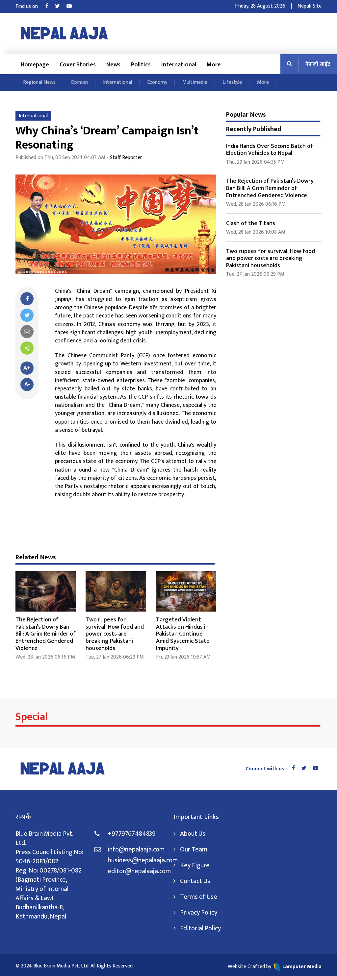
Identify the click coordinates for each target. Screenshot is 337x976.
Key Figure (195, 865)
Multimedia (194, 82)
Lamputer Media (302, 966)
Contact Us (195, 881)
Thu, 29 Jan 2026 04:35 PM (255, 162)
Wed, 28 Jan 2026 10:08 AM (255, 232)
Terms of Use (198, 896)
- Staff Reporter (124, 157)
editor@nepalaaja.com (136, 871)
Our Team (193, 849)
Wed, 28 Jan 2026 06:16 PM (45, 657)
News (113, 65)
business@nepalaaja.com (136, 860)
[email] (27, 331)
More (214, 65)
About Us (192, 833)
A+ (27, 368)
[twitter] (27, 315)
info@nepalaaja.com (136, 849)
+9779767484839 (132, 833)
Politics (141, 65)
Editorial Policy (200, 928)
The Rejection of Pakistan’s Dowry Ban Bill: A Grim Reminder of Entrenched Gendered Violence (45, 634)
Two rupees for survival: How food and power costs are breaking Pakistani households (115, 634)
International (178, 65)
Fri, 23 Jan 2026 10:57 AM (183, 657)
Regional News (39, 82)
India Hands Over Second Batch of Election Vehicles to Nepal (269, 149)
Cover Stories (78, 65)
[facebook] (27, 298)
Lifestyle (232, 82)
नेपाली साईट (317, 64)
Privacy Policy (198, 912)
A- (27, 384)
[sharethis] (27, 348)
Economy (157, 82)
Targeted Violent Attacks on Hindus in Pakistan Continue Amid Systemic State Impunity (183, 634)
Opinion (79, 82)
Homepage (35, 65)
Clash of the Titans (250, 223)
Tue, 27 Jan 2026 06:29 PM (115, 657)
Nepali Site (310, 6)
